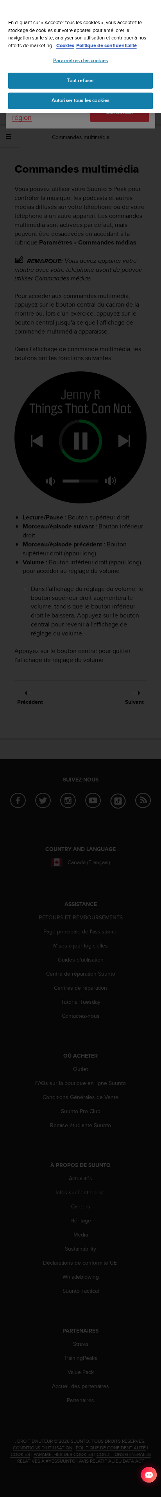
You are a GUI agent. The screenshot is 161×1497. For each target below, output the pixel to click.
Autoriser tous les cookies (80, 100)
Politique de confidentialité (106, 45)
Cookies (65, 45)
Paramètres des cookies (80, 60)
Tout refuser (81, 80)
